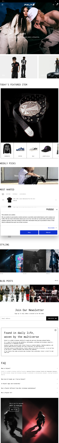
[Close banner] (56, 209)
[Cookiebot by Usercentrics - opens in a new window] (47, 209)
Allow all (48, 232)
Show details (51, 227)
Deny (29, 232)
